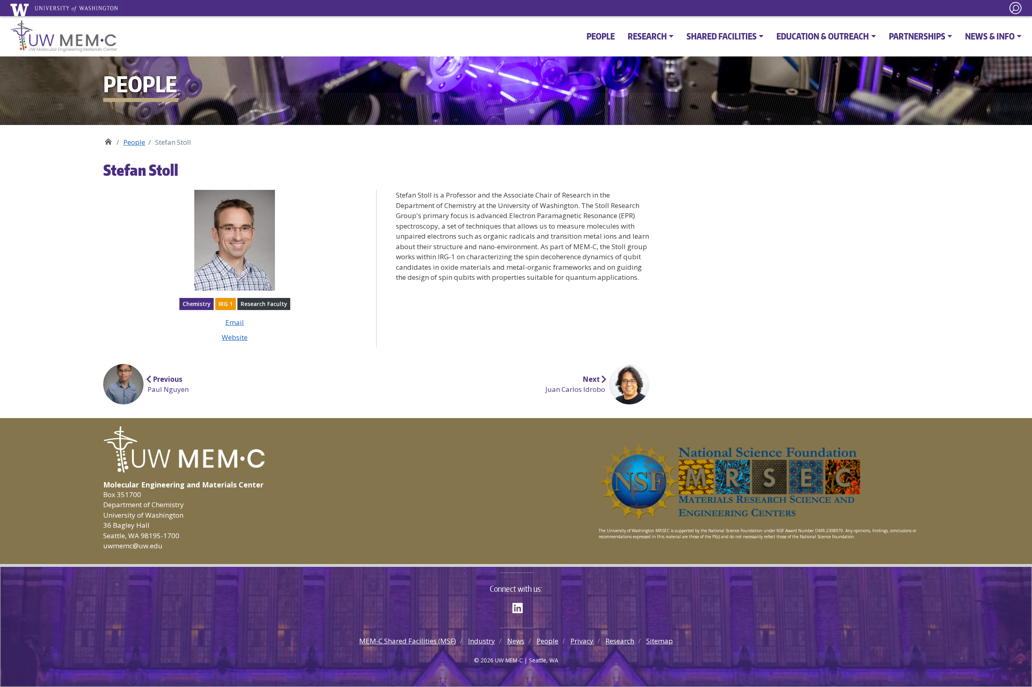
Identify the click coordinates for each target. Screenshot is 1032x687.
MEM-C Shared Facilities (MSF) (407, 640)
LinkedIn (520, 606)
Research (619, 640)
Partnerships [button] (917, 36)
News (515, 640)
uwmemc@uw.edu (132, 545)
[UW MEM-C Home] (64, 36)
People (601, 36)
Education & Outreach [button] (822, 36)
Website (235, 337)
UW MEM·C (108, 139)
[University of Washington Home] (66, 9)
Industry (481, 640)
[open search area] (1015, 8)
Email (234, 322)
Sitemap (659, 640)
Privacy (581, 640)
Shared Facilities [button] (722, 36)
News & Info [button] (990, 36)
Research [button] (647, 36)
